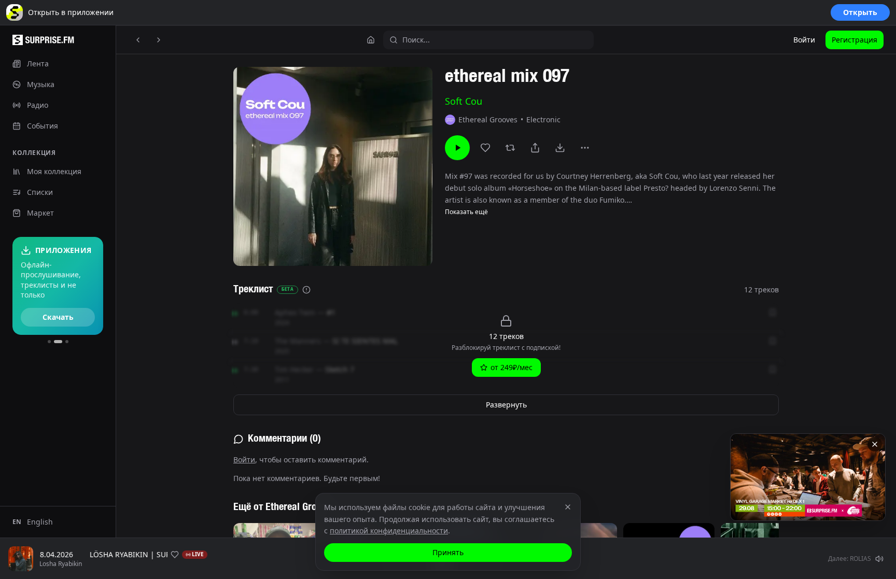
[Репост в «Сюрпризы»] (510, 147)
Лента (38, 63)
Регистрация (854, 40)
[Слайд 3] (66, 341)
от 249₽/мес (512, 367)
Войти (804, 40)
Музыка (40, 84)
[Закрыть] (874, 444)
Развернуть (506, 404)
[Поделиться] (535, 147)
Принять (448, 552)
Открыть (860, 12)
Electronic (543, 119)
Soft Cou (463, 101)
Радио (37, 105)
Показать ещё (466, 212)
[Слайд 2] (58, 341)
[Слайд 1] (49, 341)
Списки (40, 192)
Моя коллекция (54, 171)
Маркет (40, 213)
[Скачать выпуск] (560, 147)
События (42, 126)
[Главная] (370, 40)
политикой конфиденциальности (389, 530)
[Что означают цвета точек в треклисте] (306, 290)
